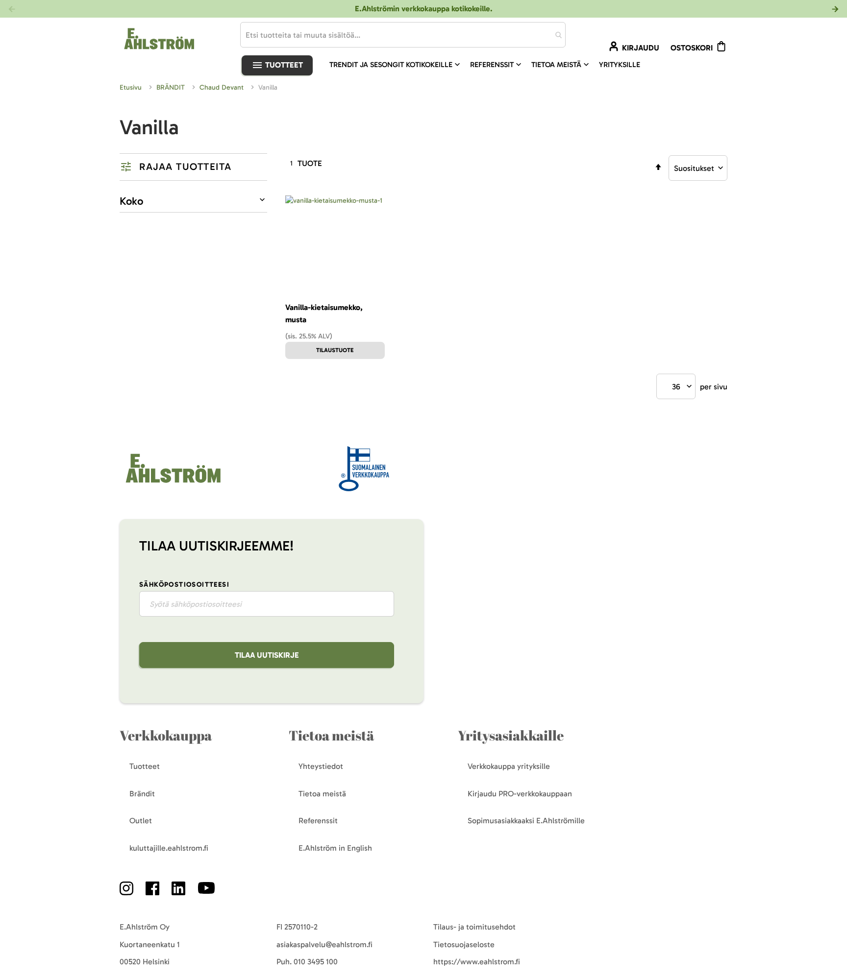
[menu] (488, 64)
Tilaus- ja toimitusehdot (474, 926)
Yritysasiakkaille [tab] (511, 735)
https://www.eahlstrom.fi (476, 961)
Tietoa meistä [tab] (331, 735)
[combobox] (403, 35)
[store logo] (172, 483)
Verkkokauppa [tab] (166, 735)
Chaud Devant (222, 87)
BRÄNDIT (171, 87)
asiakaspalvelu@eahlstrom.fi (324, 944)
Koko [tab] (131, 201)
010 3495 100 (316, 961)
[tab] (193, 167)
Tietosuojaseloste (464, 944)
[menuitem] (395, 64)
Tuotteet (283, 65)
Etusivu (132, 87)
